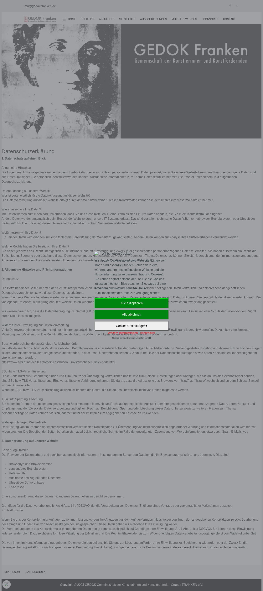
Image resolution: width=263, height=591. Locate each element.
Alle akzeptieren (132, 303)
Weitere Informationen (123, 333)
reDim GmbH (144, 338)
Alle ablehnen (131, 314)
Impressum (147, 333)
